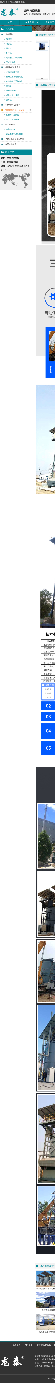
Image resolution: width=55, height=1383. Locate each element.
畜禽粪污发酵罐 (12, 115)
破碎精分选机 (11, 90)
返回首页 (16, 1345)
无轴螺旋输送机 (12, 72)
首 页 (9, 22)
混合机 (9, 44)
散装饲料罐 (10, 129)
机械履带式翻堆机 (12, 105)
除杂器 (9, 86)
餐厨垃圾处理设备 (44, 1345)
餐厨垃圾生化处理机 (14, 77)
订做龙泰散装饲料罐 (14, 134)
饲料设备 (28, 1345)
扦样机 (9, 53)
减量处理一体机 (12, 95)
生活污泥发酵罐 (12, 119)
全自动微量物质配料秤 (14, 139)
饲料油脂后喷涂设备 (14, 58)
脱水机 (9, 100)
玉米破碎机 (10, 62)
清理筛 (9, 39)
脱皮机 (9, 48)
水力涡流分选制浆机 (14, 81)
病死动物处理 (11, 144)
